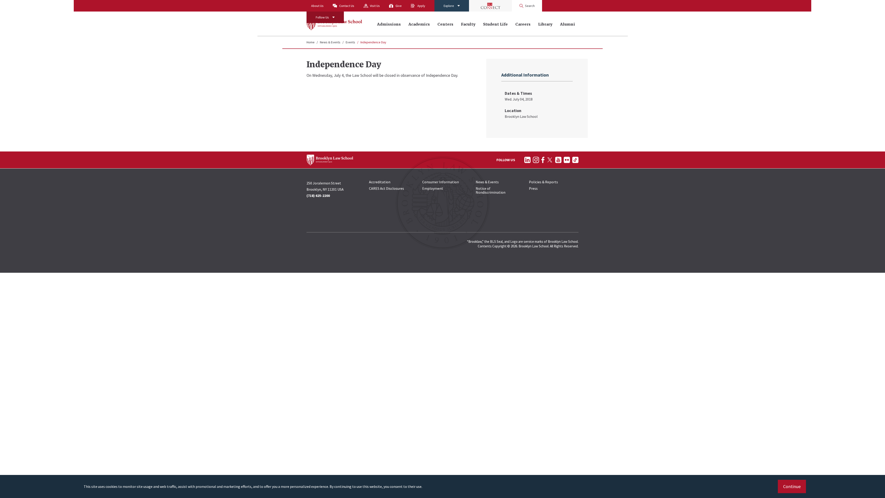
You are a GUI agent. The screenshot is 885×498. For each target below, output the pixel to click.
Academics (419, 24)
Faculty (468, 24)
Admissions (389, 24)
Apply (421, 6)
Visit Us (375, 6)
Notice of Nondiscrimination (490, 190)
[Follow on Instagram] (536, 160)
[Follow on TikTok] (575, 160)
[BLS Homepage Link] (335, 23)
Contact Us (346, 6)
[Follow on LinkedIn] (527, 160)
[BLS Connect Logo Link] (490, 6)
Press (533, 188)
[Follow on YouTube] (558, 160)
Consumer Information (440, 182)
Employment (432, 188)
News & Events (330, 42)
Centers (445, 24)
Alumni (567, 24)
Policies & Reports (543, 182)
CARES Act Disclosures (386, 188)
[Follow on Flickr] (567, 160)
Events (350, 42)
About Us (317, 6)
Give (398, 6)
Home (311, 42)
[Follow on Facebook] (542, 160)
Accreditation (379, 182)
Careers (523, 24)
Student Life (495, 24)
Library (545, 24)
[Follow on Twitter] (550, 160)
